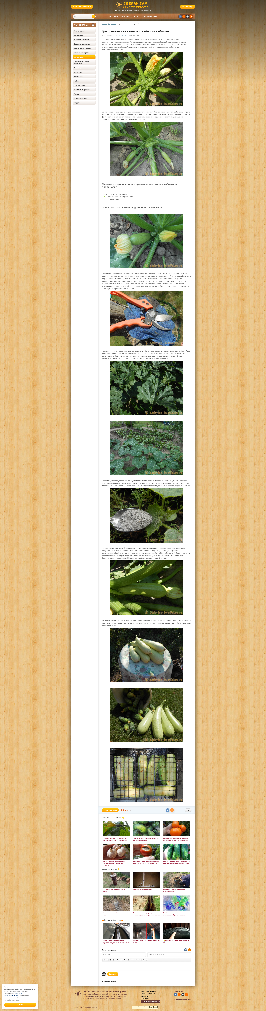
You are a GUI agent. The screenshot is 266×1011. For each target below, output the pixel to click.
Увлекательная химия (81, 40)
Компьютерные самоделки (83, 48)
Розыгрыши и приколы (82, 90)
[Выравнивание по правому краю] (124, 960)
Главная (115, 16)
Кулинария (77, 68)
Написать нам (144, 998)
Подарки (77, 103)
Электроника (78, 35)
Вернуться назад (111, 810)
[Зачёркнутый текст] (113, 960)
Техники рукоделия (80, 98)
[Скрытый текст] (136, 960)
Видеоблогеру (145, 996)
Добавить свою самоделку (148, 991)
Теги (137, 16)
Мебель (76, 81)
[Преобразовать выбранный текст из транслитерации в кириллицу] (143, 960)
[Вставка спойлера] (146, 960)
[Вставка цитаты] (140, 960)
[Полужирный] (104, 960)
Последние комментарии (148, 993)
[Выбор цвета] (132, 960)
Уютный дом (78, 77)
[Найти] (93, 16)
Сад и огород (78, 57)
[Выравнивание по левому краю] (117, 960)
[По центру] (121, 960)
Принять (20, 1005)
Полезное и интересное (82, 53)
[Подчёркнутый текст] (110, 960)
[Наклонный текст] (107, 960)
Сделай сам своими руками (133, 5)
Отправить (112, 974)
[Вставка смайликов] (128, 960)
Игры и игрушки (79, 85)
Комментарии (152, 16)
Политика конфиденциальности (150, 1001)
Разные (76, 94)
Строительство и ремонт (82, 44)
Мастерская (78, 72)
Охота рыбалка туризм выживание (81, 62)
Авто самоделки (79, 31)
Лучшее (126, 16)
